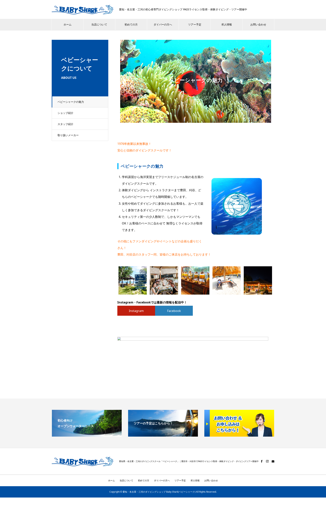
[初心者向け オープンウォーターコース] (87, 434)
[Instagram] (267, 461)
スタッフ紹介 (65, 124)
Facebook (174, 311)
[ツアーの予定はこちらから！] (163, 434)
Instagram (136, 311)
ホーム (68, 24)
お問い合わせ (258, 24)
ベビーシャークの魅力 (71, 102)
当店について (99, 24)
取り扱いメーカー (68, 135)
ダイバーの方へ (163, 24)
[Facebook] (261, 461)
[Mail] (273, 461)
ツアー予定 (194, 24)
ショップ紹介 (65, 113)
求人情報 (226, 24)
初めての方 (131, 24)
